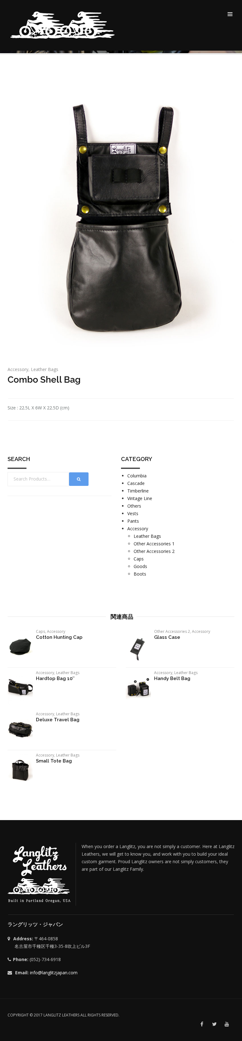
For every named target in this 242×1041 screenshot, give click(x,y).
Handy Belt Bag (172, 678)
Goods (140, 566)
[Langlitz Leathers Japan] (63, 25)
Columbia (137, 476)
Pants (133, 521)
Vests (132, 513)
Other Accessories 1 (154, 544)
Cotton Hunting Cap (59, 637)
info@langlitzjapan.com (54, 973)
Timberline (138, 491)
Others (134, 506)
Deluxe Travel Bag (57, 720)
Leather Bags (44, 369)
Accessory (18, 369)
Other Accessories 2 (154, 551)
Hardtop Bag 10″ (55, 678)
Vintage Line (139, 498)
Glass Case (167, 637)
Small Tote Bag (54, 761)
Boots (140, 574)
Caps (139, 559)
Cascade (136, 483)
